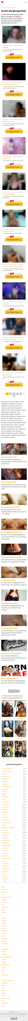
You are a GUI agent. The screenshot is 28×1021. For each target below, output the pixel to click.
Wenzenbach (5, 820)
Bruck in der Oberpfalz (8, 827)
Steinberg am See (7, 786)
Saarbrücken (5, 1003)
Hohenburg (5, 830)
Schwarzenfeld (6, 845)
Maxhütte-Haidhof (7, 768)
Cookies (17, 1015)
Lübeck (4, 985)
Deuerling (4, 848)
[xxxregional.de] (2, 3)
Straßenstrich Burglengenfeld (11, 557)
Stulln (3, 873)
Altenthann (5, 853)
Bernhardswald (6, 822)
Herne (3, 1006)
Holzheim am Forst (7, 771)
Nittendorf (4, 835)
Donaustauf (5, 863)
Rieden (4, 791)
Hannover (4, 912)
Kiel (3, 972)
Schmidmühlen (6, 776)
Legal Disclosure (5, 1015)
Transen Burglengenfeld (9, 628)
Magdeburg (5, 975)
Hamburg (4, 889)
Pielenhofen (5, 807)
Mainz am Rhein (6, 998)
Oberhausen (5, 983)
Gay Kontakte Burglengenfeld (11, 532)
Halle (3, 969)
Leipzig (3, 920)
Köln (3, 894)
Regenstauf (5, 779)
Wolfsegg (4, 781)
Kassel (3, 995)
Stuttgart (4, 899)
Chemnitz (4, 962)
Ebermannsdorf (6, 858)
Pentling (4, 876)
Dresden (4, 925)
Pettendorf (5, 802)
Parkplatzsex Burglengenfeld (11, 653)
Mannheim (4, 938)
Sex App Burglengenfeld (9, 678)
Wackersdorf (5, 804)
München (4, 892)
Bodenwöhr (5, 838)
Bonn (3, 936)
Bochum (4, 928)
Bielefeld (4, 933)
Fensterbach (5, 843)
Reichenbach (5, 856)
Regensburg (5, 840)
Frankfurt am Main (6, 897)
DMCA (20, 1015)
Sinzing (4, 861)
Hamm (3, 1001)
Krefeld (3, 967)
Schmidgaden (6, 868)
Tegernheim (5, 866)
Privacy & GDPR (12, 1015)
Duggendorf (5, 784)
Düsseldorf (4, 907)
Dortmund (4, 902)
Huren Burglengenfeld (8, 482)
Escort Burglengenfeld (9, 457)
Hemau (4, 881)
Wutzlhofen (5, 817)
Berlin (3, 887)
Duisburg (4, 918)
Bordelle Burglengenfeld (9, 603)
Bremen (4, 910)
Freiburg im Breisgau (7, 980)
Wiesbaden (5, 943)
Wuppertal (4, 931)
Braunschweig (5, 964)
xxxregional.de (16, 1011)
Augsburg (4, 954)
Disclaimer (24, 1015)
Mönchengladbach (7, 957)
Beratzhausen (6, 832)
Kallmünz (4, 773)
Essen (3, 905)
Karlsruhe (4, 941)
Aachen (4, 959)
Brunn (3, 799)
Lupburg (4, 850)
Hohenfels (5, 789)
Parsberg (4, 871)
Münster (4, 951)
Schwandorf (5, 796)
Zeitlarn (4, 794)
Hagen (3, 993)
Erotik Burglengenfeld (8, 580)
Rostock (4, 990)
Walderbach (5, 879)
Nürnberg (4, 923)
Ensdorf (4, 814)
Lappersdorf (5, 812)
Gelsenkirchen (5, 949)
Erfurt (3, 988)
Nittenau (4, 809)
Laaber (4, 825)
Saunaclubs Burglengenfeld (10, 507)
